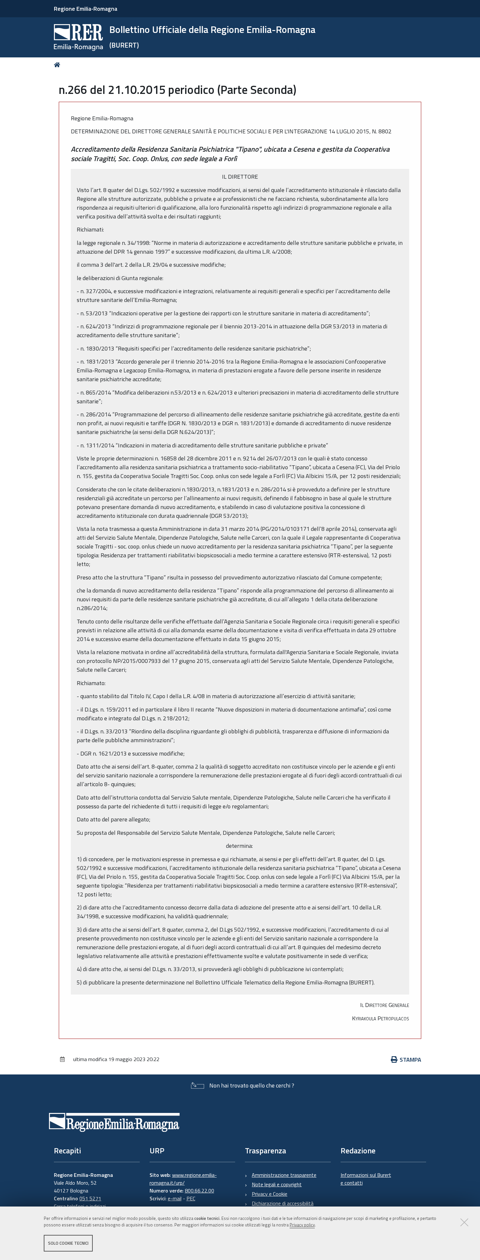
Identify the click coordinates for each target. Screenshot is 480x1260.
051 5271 (90, 1198)
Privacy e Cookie (269, 1194)
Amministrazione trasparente (284, 1175)
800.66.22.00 (199, 1190)
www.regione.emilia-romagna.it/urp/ (183, 1179)
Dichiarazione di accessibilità (282, 1203)
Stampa (410, 1059)
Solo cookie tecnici (68, 1243)
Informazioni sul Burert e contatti (366, 1179)
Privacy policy (302, 1225)
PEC (190, 1198)
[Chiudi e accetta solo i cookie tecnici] (464, 1222)
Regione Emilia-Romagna (85, 8)
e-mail (175, 1198)
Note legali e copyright (277, 1184)
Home (58, 65)
